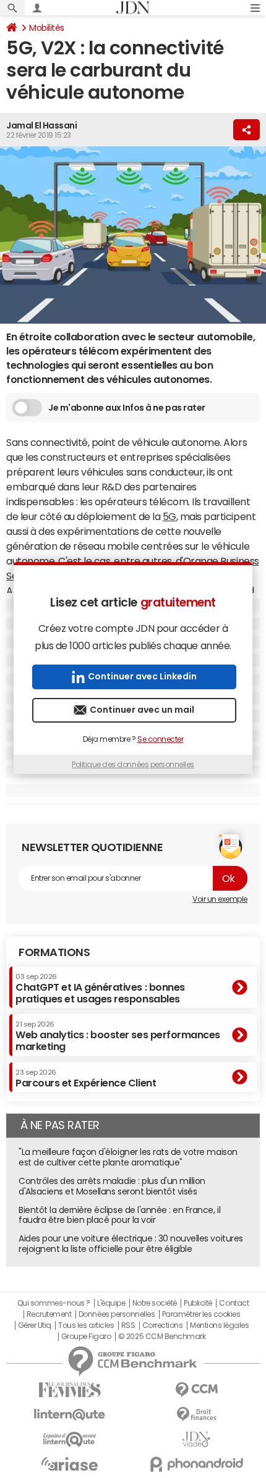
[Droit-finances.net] (196, 1414)
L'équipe (111, 1303)
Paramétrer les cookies (201, 1314)
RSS (128, 1325)
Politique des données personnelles (133, 764)
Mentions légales (219, 1325)
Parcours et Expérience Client (85, 1078)
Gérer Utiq (34, 1325)
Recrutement (49, 1314)
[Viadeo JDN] (196, 1439)
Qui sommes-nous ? (53, 1303)
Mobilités (46, 27)
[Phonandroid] (196, 1464)
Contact (234, 1303)
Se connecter (160, 739)
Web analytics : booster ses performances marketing (117, 1036)
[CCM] (196, 1390)
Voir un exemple (219, 899)
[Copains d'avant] (69, 1439)
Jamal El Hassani (41, 125)
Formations (54, 952)
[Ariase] (69, 1464)
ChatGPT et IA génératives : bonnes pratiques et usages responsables (100, 988)
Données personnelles (117, 1314)
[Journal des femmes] (69, 1390)
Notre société (154, 1303)
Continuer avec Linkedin (142, 676)
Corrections (162, 1325)
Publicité (198, 1303)
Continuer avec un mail (142, 709)
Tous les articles (86, 1325)
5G (169, 516)
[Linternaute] (69, 1415)
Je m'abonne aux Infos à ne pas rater (126, 407)
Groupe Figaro (86, 1336)
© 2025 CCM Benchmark (161, 1336)
